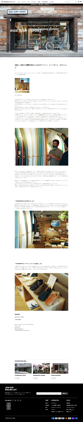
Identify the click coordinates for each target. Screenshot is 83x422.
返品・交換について (70, 409)
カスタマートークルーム (56, 407)
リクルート (53, 409)
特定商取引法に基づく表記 (72, 405)
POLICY (68, 400)
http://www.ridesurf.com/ (19, 329)
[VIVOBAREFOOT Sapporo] (41, 368)
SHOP (46, 400)
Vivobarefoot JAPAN (11, 418)
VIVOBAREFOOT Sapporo (39, 375)
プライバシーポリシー (71, 407)
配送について (69, 411)
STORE (46, 409)
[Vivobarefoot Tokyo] (23, 368)
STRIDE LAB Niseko (56, 375)
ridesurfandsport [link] (18, 319)
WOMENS (47, 405)
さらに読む (17, 378)
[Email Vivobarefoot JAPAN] (21, 400)
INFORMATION (55, 400)
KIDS (46, 407)
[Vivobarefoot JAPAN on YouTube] (15, 400)
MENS (46, 403)
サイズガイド (53, 403)
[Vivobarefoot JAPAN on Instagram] (18, 400)
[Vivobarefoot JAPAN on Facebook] (13, 400)
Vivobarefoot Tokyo (20, 375)
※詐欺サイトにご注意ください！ (57, 411)
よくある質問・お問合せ (56, 405)
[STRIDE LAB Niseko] (59, 368)
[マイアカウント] (79, 1)
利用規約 (68, 403)
